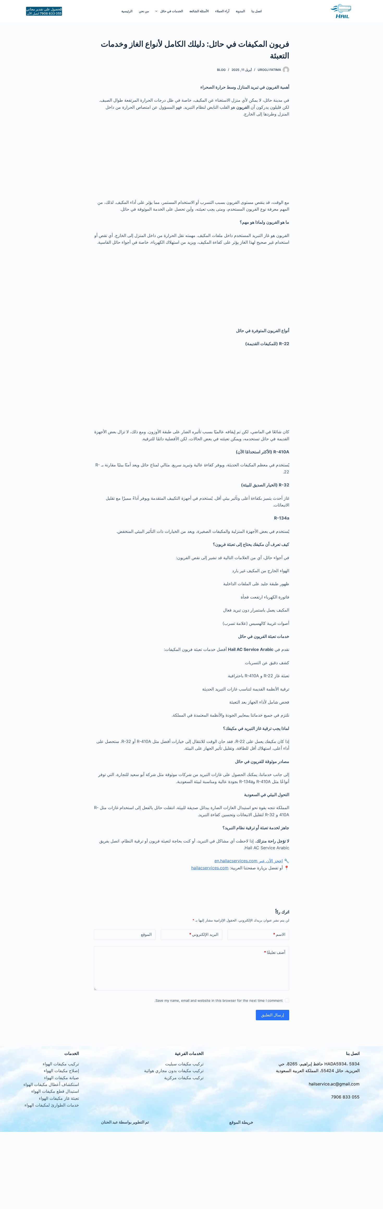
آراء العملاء (222, 11)
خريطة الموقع (241, 1122)
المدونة (240, 11)
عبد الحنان (109, 1122)
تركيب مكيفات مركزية (183, 1077)
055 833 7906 (345, 1097)
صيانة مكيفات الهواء (61, 1077)
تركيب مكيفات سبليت (184, 1063)
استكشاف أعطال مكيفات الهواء (51, 1084)
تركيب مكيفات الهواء (61, 1063)
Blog (221, 70)
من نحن (144, 11)
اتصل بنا (256, 11)
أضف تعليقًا (274, 952)
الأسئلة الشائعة (199, 11)
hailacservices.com (209, 867)
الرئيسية (126, 11)
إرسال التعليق (272, 1014)
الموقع (146, 934)
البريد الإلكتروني (203, 934)
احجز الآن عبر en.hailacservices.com (248, 860)
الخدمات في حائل (171, 11)
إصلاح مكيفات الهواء (61, 1070)
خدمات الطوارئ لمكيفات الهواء (51, 1105)
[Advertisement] (191, 160)
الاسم (279, 934)
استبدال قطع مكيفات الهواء (55, 1091)
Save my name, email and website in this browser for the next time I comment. (219, 1000)
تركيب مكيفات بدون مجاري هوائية (173, 1070)
